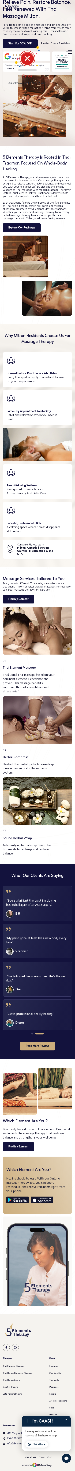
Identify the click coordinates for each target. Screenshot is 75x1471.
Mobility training (10, 1387)
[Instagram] (15, 1347)
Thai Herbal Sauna (11, 1380)
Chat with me (38, 1444)
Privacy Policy (45, 1457)
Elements (53, 1366)
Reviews (53, 1415)
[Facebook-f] (6, 1347)
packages (53, 1387)
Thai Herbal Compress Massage (17, 1373)
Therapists (54, 1380)
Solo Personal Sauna (12, 1394)
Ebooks (52, 1394)
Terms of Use (29, 1457)
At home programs (58, 1401)
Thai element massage (13, 1366)
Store (51, 1408)
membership (55, 1373)
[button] (32, 1033)
